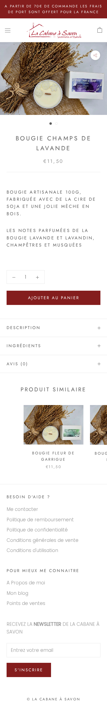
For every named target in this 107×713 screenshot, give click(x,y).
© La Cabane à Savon (53, 699)
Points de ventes (26, 603)
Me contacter (22, 509)
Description (24, 328)
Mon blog (17, 593)
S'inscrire (29, 670)
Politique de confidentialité (37, 530)
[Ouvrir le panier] (99, 30)
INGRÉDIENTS (24, 346)
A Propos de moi (26, 582)
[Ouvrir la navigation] (7, 30)
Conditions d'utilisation (32, 550)
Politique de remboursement (40, 519)
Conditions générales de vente (42, 540)
